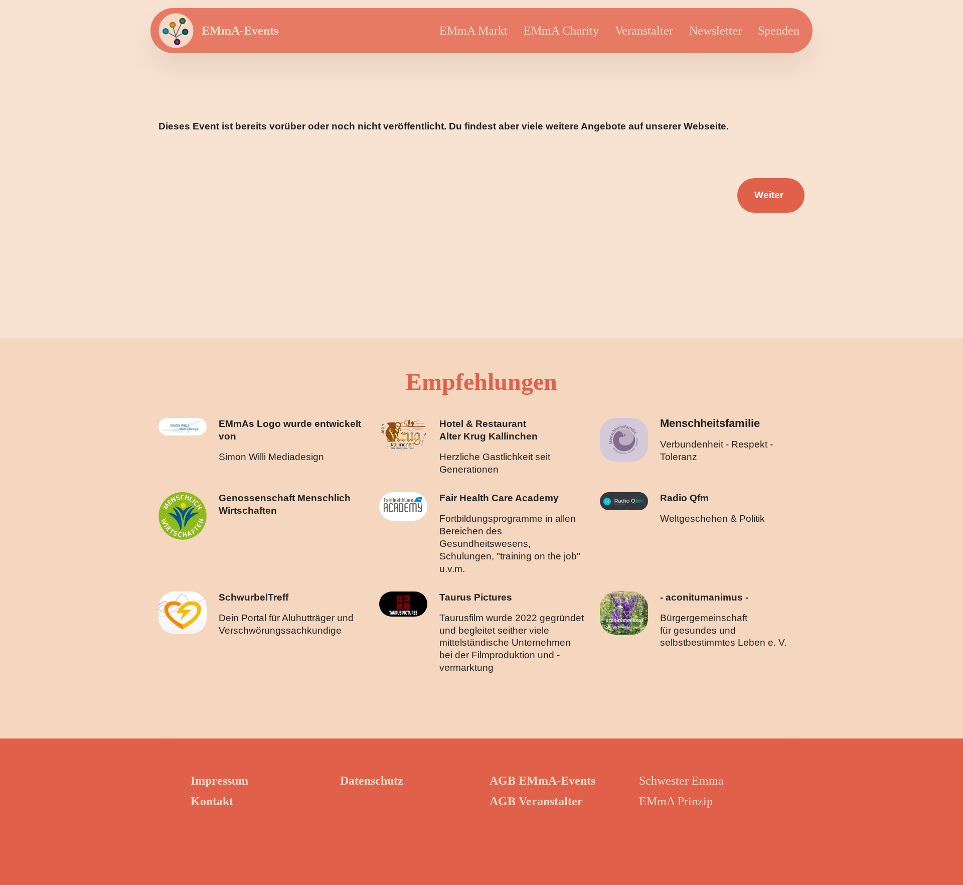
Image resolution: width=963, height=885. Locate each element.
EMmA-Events (240, 31)
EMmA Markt (473, 30)
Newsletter (715, 30)
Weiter (768, 195)
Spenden (778, 30)
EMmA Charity (561, 30)
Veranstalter (644, 30)
